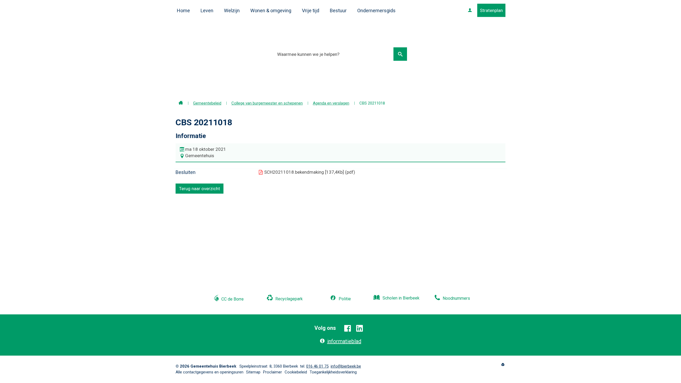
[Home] (180, 103)
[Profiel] (470, 10)
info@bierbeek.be (346, 366)
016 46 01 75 (317, 366)
